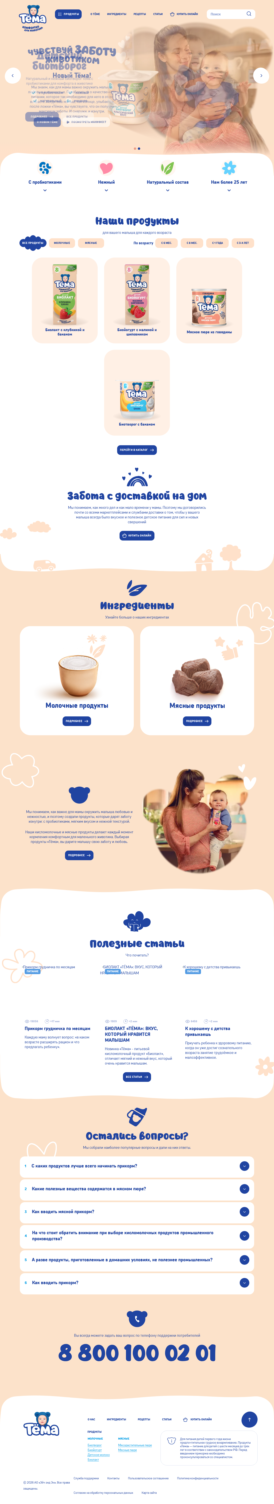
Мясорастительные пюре (135, 1445)
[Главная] (37, 14)
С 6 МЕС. (166, 243)
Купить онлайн (200, 1419)
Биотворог (95, 1445)
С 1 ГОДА (217, 243)
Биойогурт (95, 1450)
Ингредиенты (116, 1419)
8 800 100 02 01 (137, 1352)
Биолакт (93, 1459)
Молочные (95, 1438)
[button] (135, 148)
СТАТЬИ (158, 14)
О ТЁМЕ (95, 14)
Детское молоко (99, 1454)
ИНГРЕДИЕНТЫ (116, 14)
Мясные (123, 1438)
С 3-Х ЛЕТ (243, 243)
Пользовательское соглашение (148, 1478)
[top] (250, 1420)
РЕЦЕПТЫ (140, 14)
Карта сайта (149, 1493)
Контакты (113, 1478)
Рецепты (144, 1419)
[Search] (249, 14)
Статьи (167, 1419)
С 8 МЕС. (192, 243)
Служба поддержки (86, 1478)
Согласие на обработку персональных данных (103, 1493)
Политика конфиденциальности (197, 1478)
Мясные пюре (127, 1450)
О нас (91, 1419)
